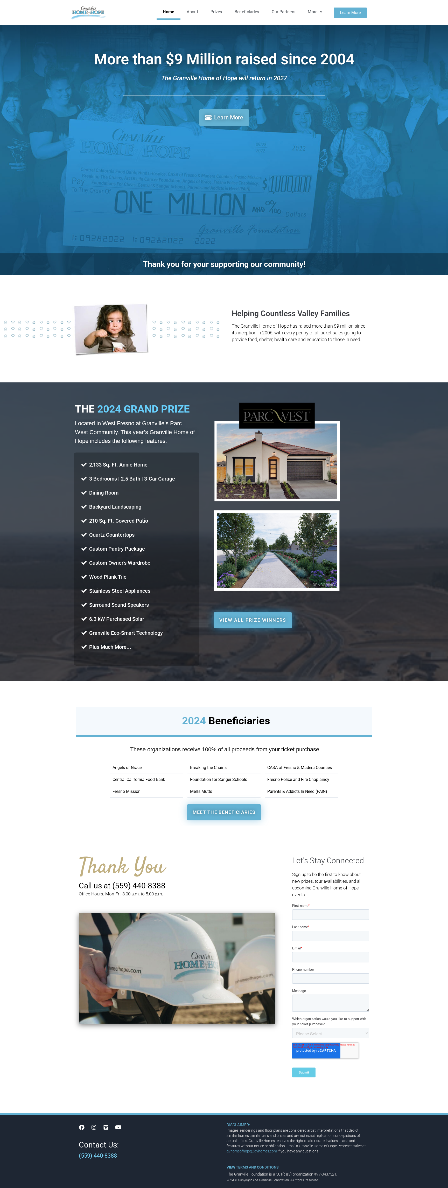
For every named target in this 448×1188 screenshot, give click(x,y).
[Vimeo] (106, 1127)
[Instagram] (93, 1127)
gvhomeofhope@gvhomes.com (252, 1151)
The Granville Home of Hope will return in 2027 (224, 78)
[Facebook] (81, 1127)
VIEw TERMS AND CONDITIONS (253, 1167)
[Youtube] (118, 1127)
